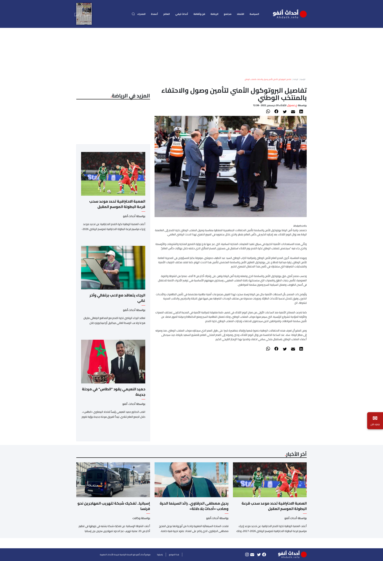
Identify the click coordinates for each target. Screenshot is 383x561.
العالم (166, 14)
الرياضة (214, 14)
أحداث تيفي (181, 14)
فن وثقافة (199, 14)
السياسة (254, 14)
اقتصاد (240, 14)
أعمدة (154, 14)
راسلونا (160, 555)
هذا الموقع (174, 555)
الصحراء (141, 14)
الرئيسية (302, 79)
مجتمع (227, 14)
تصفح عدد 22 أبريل (83, 14)
